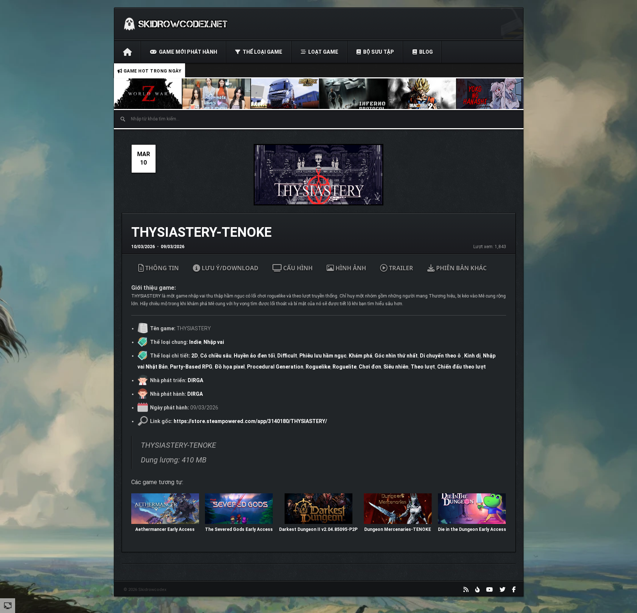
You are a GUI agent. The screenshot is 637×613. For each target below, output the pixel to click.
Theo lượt (423, 367)
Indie (195, 342)
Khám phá (360, 356)
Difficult (287, 356)
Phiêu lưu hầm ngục (323, 356)
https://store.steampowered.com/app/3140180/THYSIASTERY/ (250, 421)
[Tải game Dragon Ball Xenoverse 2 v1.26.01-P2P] (422, 93)
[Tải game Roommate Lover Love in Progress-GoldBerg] (216, 93)
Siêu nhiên (395, 367)
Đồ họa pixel (230, 367)
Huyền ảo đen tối (254, 356)
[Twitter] (502, 589)
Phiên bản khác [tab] (461, 268)
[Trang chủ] (127, 52)
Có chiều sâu (216, 356)
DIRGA (195, 380)
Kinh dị (472, 356)
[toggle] (7, 605)
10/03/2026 (143, 246)
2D (194, 356)
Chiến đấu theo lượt (461, 367)
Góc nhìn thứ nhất (396, 356)
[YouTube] (489, 589)
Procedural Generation (275, 367)
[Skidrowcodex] (176, 23)
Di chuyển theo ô (441, 356)
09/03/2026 (172, 246)
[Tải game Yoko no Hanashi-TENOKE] (491, 93)
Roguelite (344, 367)
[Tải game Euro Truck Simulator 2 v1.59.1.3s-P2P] (285, 93)
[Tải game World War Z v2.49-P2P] (148, 93)
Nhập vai (213, 342)
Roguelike (318, 367)
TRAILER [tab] (400, 268)
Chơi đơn (370, 367)
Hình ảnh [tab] (350, 268)
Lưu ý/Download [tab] (229, 268)
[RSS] (466, 589)
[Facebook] (514, 589)
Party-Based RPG (191, 367)
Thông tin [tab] (161, 268)
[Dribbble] (477, 589)
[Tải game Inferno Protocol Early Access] (354, 93)
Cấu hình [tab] (297, 268)
